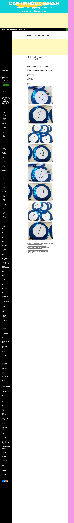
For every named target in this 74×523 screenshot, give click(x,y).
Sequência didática (4, 461)
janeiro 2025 (3, 119)
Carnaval (3, 283)
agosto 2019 (3, 183)
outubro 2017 (4, 205)
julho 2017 (3, 209)
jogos (40, 251)
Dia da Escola (3, 302)
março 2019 (3, 187)
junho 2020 (3, 175)
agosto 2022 (3, 141)
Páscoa (3, 413)
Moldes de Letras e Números (6, 404)
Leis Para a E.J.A (4, 385)
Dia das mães (3, 316)
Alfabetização (4, 246)
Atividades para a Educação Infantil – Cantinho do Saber (14, 29)
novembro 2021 (4, 153)
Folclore (3, 367)
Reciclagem (3, 438)
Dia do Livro (3, 323)
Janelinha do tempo (4, 377)
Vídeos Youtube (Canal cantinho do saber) (5, 71)
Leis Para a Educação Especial (6, 386)
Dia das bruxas (4, 312)
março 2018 (3, 200)
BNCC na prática (4, 272)
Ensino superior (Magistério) (4, 40)
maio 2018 (3, 199)
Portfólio (3, 429)
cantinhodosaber (31, 248)
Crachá (3, 293)
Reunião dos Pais (4, 452)
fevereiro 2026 (4, 114)
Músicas (3, 406)
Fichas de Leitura (4, 363)
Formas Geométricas (5, 368)
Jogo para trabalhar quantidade (37, 58)
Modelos (3, 401)
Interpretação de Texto (5, 376)
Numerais (3, 409)
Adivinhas (3, 241)
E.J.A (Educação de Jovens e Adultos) (6, 43)
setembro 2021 (4, 156)
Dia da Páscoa (4, 307)
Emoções (3, 350)
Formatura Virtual (4, 369)
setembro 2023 (4, 128)
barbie (2, 270)
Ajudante (3, 242)
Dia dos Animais (4, 328)
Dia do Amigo (3, 317)
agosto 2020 (3, 173)
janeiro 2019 (3, 190)
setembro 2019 (4, 182)
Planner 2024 (4, 424)
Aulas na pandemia (4, 258)
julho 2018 (3, 196)
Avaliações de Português (5, 268)
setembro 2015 (4, 221)
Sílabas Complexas (4, 464)
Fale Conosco (4, 73)
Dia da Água (3, 297)
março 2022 (3, 148)
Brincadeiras (3, 274)
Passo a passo (4, 414)
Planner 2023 (4, 423)
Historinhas (3, 372)
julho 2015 (3, 222)
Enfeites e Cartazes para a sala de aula (6, 59)
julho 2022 (3, 143)
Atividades (3, 254)
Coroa (2, 292)
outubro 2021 (4, 154)
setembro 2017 (4, 207)
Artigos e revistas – (4, 251)
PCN (2, 415)
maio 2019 (3, 186)
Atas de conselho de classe (5, 253)
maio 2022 (3, 145)
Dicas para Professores (5, 334)
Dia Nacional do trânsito (5, 333)
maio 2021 (3, 161)
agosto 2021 (3, 157)
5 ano (2, 238)
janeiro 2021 (3, 166)
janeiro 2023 (3, 136)
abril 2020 (3, 178)
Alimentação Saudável (5, 249)
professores (45, 251)
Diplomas (3, 337)
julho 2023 (3, 131)
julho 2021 (3, 158)
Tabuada (3, 465)
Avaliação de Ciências (5, 262)
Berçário (3, 271)
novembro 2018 (4, 191)
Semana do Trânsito (4, 460)
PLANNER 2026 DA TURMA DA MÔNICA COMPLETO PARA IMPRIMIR (5, 91)
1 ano (2, 228)
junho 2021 (3, 160)
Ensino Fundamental (5, 354)
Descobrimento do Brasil (5, 296)
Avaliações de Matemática (5, 267)
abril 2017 (3, 213)
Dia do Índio (3, 321)
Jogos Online (3, 380)
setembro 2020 (4, 171)
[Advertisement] (32, 20)
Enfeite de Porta (4, 352)
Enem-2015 (3, 351)
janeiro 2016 (3, 216)
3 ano (2, 233)
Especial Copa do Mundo (5, 355)
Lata (2, 381)
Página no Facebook (5, 68)
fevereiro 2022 (4, 149)
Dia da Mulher (4, 306)
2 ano (2, 232)
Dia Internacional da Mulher (6, 332)
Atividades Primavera (5, 257)
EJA (2, 347)
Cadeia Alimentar (4, 276)
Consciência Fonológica (5, 289)
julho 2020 (3, 174)
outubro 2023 (4, 127)
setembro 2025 (4, 115)
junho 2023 (3, 132)
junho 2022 (3, 144)
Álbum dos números (5, 245)
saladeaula (30, 252)
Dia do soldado (4, 324)
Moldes (3, 402)
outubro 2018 (4, 192)
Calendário (3, 279)
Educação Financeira (5, 343)
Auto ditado (3, 259)
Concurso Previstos (4, 288)
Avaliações (3, 266)
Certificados (3, 284)
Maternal (3, 396)
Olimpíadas (3, 410)
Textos (3, 469)
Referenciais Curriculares (6, 66)
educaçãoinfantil (39, 248)
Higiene (3, 371)
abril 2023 (3, 135)
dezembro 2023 (4, 124)
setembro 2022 (4, 140)
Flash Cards (3, 365)
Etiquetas (3, 359)
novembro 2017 (4, 204)
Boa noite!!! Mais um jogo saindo (43, 247)
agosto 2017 (3, 208)
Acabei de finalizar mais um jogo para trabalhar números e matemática (40, 243)
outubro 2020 (4, 170)
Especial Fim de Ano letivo (5, 356)
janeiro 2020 (3, 179)
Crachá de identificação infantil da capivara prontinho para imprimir (6, 95)
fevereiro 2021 (4, 165)
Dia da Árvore (4, 300)
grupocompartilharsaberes (33, 251)
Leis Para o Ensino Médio (5, 391)
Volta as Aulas (4, 474)
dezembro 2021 (4, 152)
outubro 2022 (4, 139)
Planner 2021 (4, 420)
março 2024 (3, 122)
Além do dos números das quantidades (34, 244)
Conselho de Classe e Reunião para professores (6, 54)
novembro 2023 (4, 126)
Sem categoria (4, 457)
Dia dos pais (3, 329)
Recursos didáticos (4, 441)
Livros (2, 395)
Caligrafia (3, 280)
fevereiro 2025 (4, 118)
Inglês (2, 373)
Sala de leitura (4, 456)
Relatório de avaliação (5, 451)
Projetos (3, 433)
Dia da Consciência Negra (5, 301)
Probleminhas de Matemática (6, 430)
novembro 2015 (4, 218)
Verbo (2, 471)
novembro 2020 (4, 169)
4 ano (2, 236)
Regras (3, 449)
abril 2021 (3, 162)
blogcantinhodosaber (32, 247)
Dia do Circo (3, 319)
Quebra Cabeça (4, 437)
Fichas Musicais (4, 364)
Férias (2, 360)
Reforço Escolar (4, 448)
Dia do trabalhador (4, 325)
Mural (2, 405)
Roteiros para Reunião (5, 453)
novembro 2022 (4, 137)
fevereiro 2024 (4, 123)
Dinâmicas (3, 336)
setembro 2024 (4, 120)
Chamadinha (3, 285)
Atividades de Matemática (5, 255)
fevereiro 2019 (4, 188)
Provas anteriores (4, 434)
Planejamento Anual (4, 417)
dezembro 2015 (4, 217)
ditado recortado (4, 338)
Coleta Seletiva (4, 287)
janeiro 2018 (3, 203)
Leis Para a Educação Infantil (6, 387)
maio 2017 (3, 212)
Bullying (3, 275)
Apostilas (3, 250)
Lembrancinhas (4, 392)
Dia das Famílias (4, 315)
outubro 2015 (4, 220)
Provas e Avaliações (4, 436)
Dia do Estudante (4, 320)
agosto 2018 (3, 195)
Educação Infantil (4, 346)
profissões (3, 432)
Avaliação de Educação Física (6, 263)
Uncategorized (4, 470)
